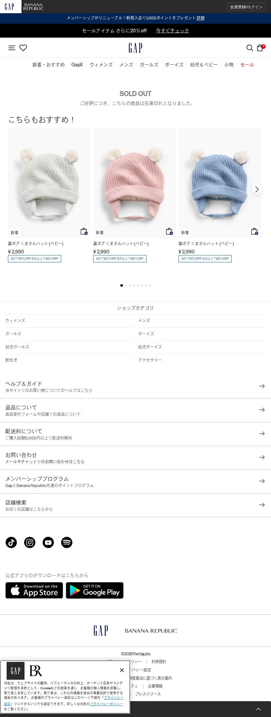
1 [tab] (121, 285)
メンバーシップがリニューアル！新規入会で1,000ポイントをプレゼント (136, 18)
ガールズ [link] (149, 64)
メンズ (144, 320)
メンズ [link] (126, 64)
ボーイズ (146, 334)
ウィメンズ (15, 320)
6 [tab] (142, 285)
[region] (65, 687)
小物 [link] (229, 64)
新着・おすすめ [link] (48, 64)
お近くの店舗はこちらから (29, 509)
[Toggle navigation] (12, 48)
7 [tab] (146, 285)
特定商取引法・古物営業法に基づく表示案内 (135, 678)
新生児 (11, 360)
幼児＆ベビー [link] (204, 64)
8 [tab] (150, 285)
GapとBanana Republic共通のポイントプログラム (49, 485)
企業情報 (155, 686)
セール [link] (247, 64)
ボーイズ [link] (174, 64)
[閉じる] (122, 670)
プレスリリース (148, 694)
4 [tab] (134, 285)
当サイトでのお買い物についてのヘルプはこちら (49, 390)
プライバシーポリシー (106, 704)
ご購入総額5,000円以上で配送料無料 (38, 438)
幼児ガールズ (17, 347)
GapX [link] (77, 64)
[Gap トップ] (135, 48)
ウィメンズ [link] (101, 64)
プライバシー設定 (135, 670)
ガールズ (13, 334)
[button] (246, 7)
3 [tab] (130, 285)
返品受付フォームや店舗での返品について (43, 414)
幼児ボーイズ (150, 347)
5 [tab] (138, 285)
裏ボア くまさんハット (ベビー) (35, 244)
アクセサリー (150, 360)
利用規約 (158, 662)
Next (257, 189)
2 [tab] (126, 285)
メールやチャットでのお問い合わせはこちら (45, 462)
